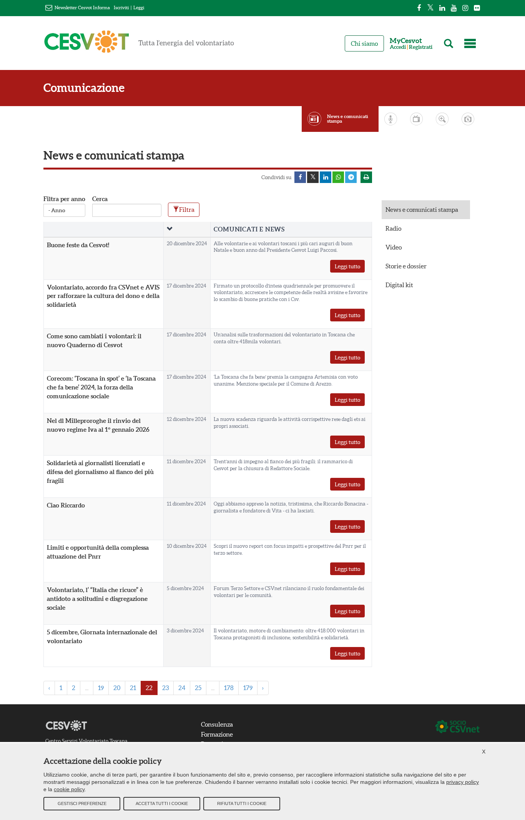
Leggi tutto (347, 266)
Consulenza (217, 724)
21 (133, 687)
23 (165, 687)
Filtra (186, 209)
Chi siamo (364, 43)
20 (116, 687)
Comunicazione (84, 88)
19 (101, 687)
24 (181, 687)
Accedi (398, 47)
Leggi (138, 7)
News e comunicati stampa (347, 118)
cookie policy (69, 789)
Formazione (217, 734)
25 (198, 687)
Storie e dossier (406, 266)
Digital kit (399, 284)
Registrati (420, 47)
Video (393, 247)
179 (248, 687)
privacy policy (462, 782)
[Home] (139, 45)
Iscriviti (121, 7)
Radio (393, 228)
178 (229, 687)
